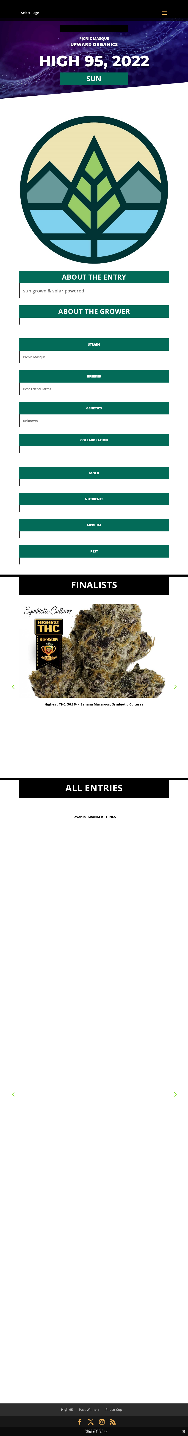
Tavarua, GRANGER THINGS (94, 817)
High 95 (67, 1409)
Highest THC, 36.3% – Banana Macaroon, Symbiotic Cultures (94, 704)
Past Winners (89, 1409)
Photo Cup (113, 1409)
